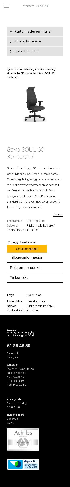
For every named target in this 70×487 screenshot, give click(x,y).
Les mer (58, 214)
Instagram (13, 357)
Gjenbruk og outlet (26, 51)
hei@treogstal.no (16, 384)
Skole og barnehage (27, 41)
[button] (21, 242)
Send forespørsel (27, 248)
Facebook (12, 353)
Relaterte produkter (26, 267)
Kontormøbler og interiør (33, 31)
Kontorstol (13, 230)
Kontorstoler (29, 73)
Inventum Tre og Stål (35, 6)
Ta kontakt (19, 277)
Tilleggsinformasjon (26, 257)
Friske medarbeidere (40, 225)
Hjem (10, 69)
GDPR (10, 422)
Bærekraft (12, 418)
